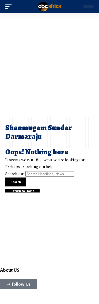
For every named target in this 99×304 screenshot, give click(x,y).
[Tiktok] (11, 299)
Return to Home (22, 190)
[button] (9, 6)
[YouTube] (8, 299)
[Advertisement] (49, 65)
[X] (4, 299)
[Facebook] (1, 299)
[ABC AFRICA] (49, 6)
